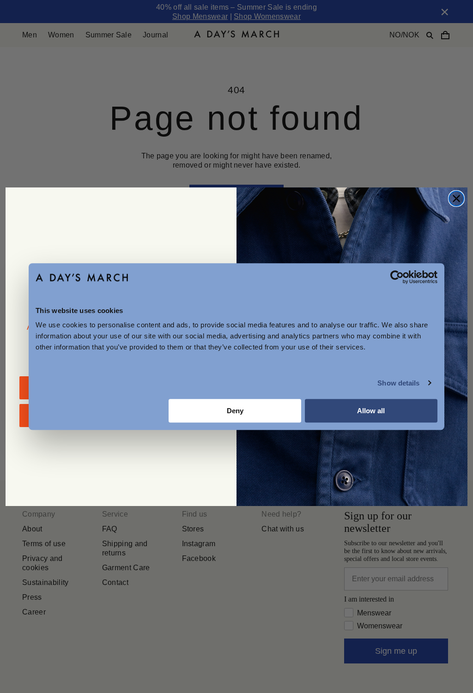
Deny (235, 411)
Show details (398, 383)
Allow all (371, 411)
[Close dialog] (456, 198)
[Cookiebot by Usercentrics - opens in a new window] (397, 277)
